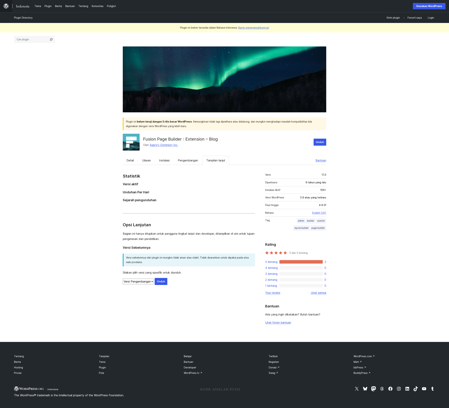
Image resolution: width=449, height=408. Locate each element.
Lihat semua (318, 292)
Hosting (18, 367)
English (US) (319, 212)
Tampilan (104, 356)
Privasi (18, 372)
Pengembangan (188, 160)
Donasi (274, 367)
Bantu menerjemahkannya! (253, 27)
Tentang (19, 356)
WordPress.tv (193, 372)
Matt (358, 361)
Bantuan (321, 160)
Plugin (102, 367)
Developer (190, 367)
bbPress (360, 367)
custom (321, 220)
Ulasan (146, 160)
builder (310, 220)
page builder (318, 228)
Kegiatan (274, 361)
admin (301, 220)
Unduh (320, 142)
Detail (130, 160)
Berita (17, 361)
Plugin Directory (23, 17)
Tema (102, 361)
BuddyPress (362, 372)
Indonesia (53, 389)
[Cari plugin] (51, 39)
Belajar (188, 356)
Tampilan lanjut (215, 160)
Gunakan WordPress (429, 6)
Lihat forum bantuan (278, 322)
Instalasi (164, 160)
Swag (273, 372)
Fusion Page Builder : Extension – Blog (180, 139)
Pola (101, 372)
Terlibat (273, 356)
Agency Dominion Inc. (164, 145)
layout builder (301, 228)
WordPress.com (364, 356)
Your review (272, 292)
